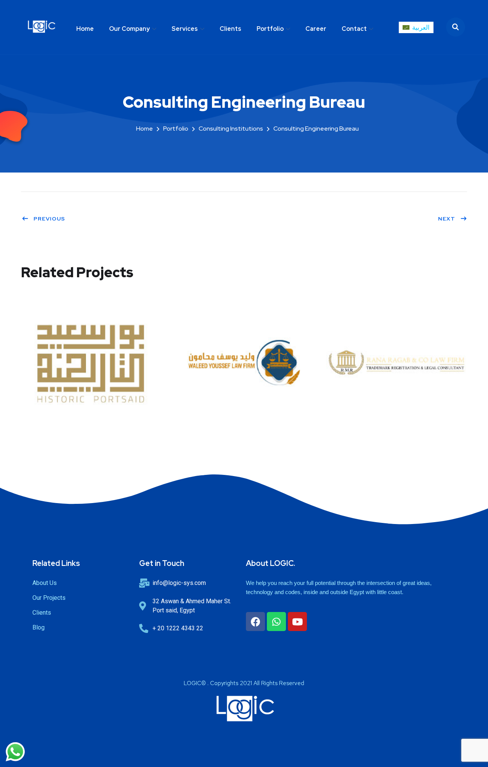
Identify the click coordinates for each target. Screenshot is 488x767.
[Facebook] (255, 621)
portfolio (175, 129)
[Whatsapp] (276, 621)
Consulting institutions (231, 129)
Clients (230, 29)
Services (185, 29)
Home (85, 29)
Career (315, 29)
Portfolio (270, 29)
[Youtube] (297, 621)
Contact (354, 29)
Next (446, 218)
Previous (49, 218)
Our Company (129, 29)
